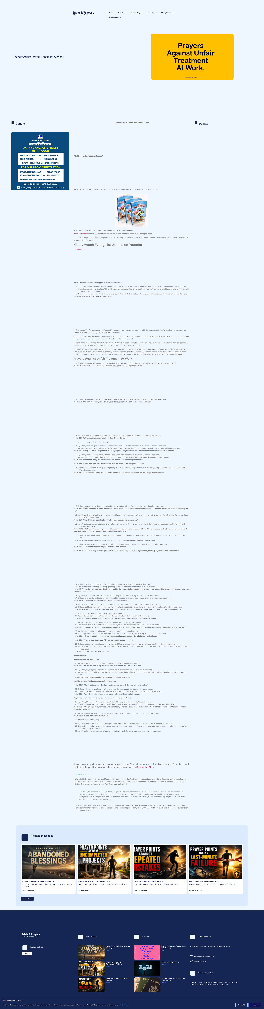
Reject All (241, 1005)
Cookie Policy (124, 1005)
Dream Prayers (151, 13)
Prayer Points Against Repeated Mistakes (148, 881)
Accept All (254, 1005)
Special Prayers (136, 13)
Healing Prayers (115, 17)
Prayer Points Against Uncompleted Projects (94, 881)
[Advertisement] (132, 104)
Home (111, 13)
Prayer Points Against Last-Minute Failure (204, 881)
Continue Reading (28, 890)
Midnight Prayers (167, 13)
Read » (108, 950)
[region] (132, 1003)
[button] (27, 899)
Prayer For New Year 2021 (170, 962)
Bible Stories (122, 13)
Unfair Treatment (80, 234)
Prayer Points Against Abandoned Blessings (38, 881)
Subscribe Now (79, 250)
